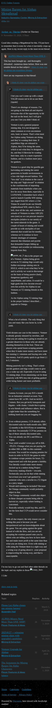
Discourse (17, 701)
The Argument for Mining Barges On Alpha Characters (14, 665)
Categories (14, 689)
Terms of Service (9, 695)
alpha (3, 21)
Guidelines (26, 689)
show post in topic (9, 586)
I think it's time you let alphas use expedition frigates (29, 82)
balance (4, 675)
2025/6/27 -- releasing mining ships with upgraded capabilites (12, 635)
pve (8, 21)
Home (4, 689)
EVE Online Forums (10, 3)
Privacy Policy (25, 695)
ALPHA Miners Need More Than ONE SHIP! (28, 56)
